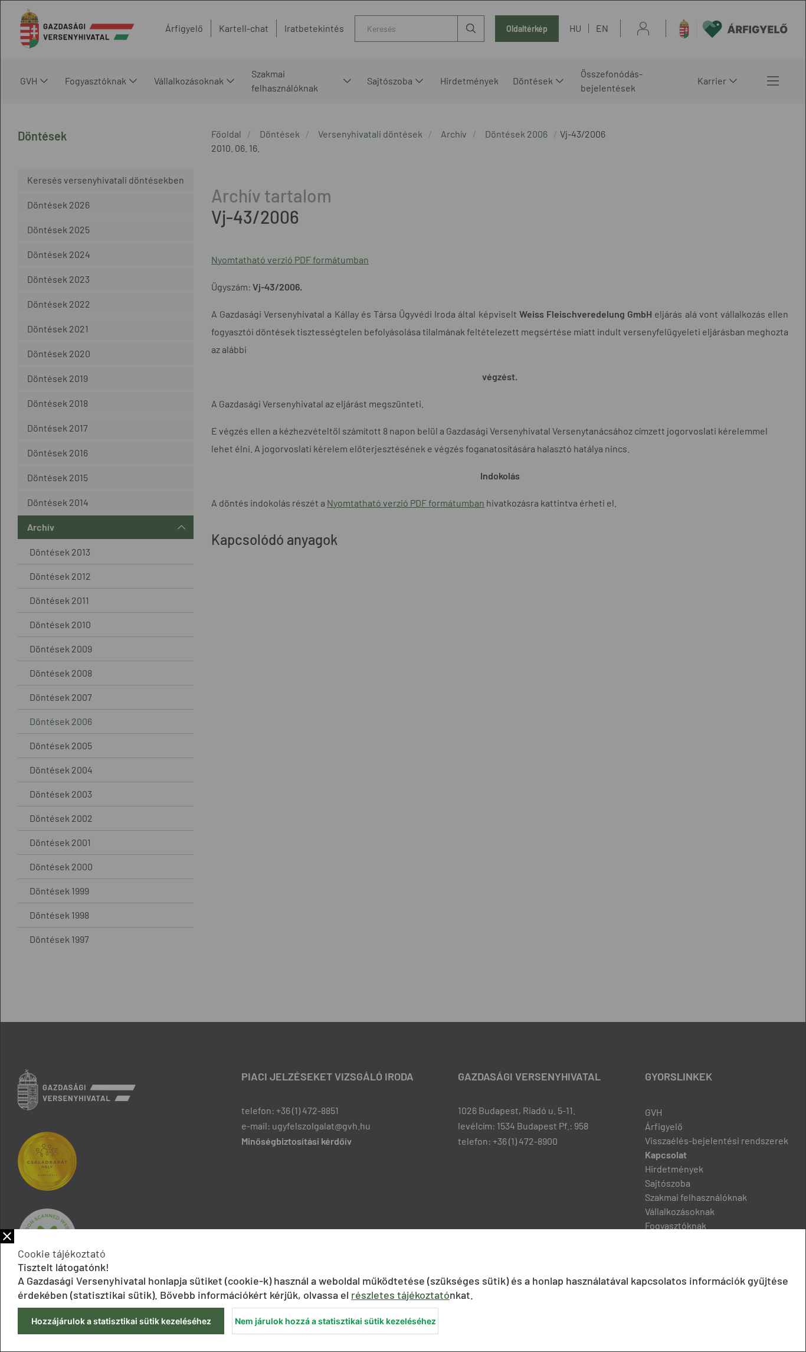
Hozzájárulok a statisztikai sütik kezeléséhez (121, 1321)
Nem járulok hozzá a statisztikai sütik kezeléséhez (335, 1321)
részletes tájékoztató (400, 1294)
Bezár (7, 1236)
